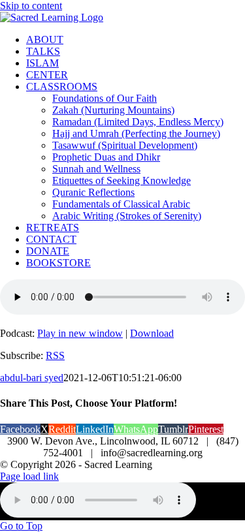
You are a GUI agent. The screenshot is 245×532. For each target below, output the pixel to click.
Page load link (29, 476)
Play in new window (80, 333)
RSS (55, 355)
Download (152, 333)
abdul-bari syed (31, 377)
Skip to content (31, 5)
